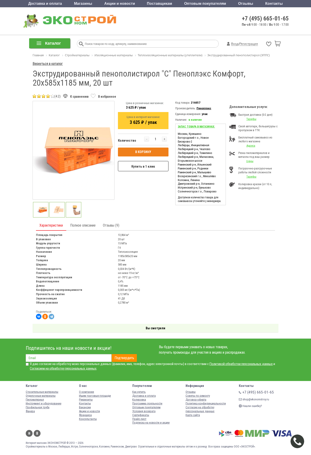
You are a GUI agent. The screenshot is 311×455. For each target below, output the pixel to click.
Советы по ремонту (198, 395)
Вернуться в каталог (48, 63)
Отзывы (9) (111, 225)
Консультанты (88, 419)
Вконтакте (29, 433)
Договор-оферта (196, 399)
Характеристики (51, 225)
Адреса (250, 145)
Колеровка (139, 399)
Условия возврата (144, 411)
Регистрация (248, 44)
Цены (249, 161)
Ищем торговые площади (95, 395)
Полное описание (83, 225)
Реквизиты (86, 399)
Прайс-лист (139, 419)
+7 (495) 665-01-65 (265, 18)
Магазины (83, 3)
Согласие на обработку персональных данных (200, 409)
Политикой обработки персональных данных (241, 364)
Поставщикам (159, 3)
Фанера (30, 411)
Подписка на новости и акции (151, 422)
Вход (234, 44)
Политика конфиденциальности (206, 403)
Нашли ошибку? (252, 406)
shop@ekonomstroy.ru (255, 399)
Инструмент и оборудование (43, 403)
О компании (86, 392)
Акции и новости (119, 3)
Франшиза (85, 415)
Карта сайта (193, 415)
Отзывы (245, 3)
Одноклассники (37, 433)
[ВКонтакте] (38, 316)
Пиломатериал (35, 399)
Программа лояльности (147, 403)
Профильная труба (37, 407)
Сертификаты (140, 415)
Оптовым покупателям (205, 3)
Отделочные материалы (41, 395)
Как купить (139, 392)
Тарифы (251, 119)
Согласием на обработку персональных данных (63, 368)
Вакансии (85, 407)
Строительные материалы (42, 392)
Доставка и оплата (45, 3)
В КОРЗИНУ (143, 152)
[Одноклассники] (45, 316)
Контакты (274, 3)
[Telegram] (51, 316)
